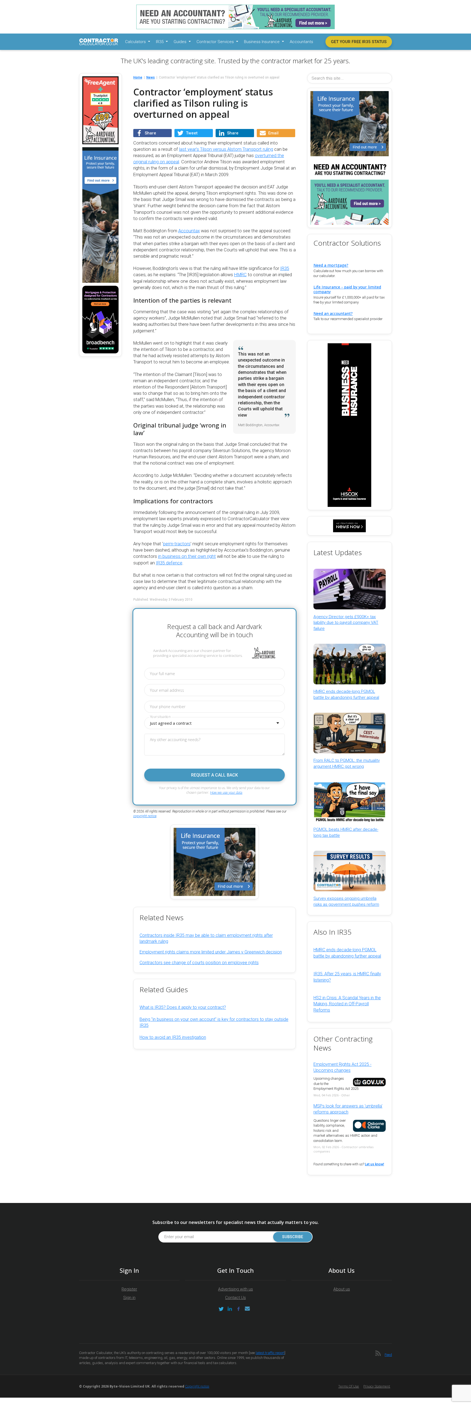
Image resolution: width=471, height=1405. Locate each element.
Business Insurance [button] (262, 41)
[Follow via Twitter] (221, 1309)
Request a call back (214, 775)
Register (129, 1289)
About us (341, 1289)
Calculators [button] (136, 41)
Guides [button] (181, 41)
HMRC (240, 274)
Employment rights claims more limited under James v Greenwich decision (211, 952)
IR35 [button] (160, 41)
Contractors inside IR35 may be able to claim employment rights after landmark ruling (206, 938)
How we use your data (226, 792)
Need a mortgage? (330, 265)
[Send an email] (247, 1309)
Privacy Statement (376, 1386)
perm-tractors (177, 543)
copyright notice (144, 816)
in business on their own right (187, 556)
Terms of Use (348, 1386)
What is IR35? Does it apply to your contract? (183, 1007)
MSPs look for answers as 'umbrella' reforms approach (347, 1109)
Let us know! (374, 1164)
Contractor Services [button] (216, 41)
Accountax (189, 230)
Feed (388, 1355)
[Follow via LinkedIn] (230, 1309)
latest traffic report (270, 1353)
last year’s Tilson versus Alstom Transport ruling (226, 149)
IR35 (284, 268)
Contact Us (235, 1297)
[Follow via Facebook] (238, 1309)
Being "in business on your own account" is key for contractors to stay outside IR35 (214, 1022)
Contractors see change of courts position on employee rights (199, 962)
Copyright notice (197, 1386)
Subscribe (292, 1237)
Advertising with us (235, 1289)
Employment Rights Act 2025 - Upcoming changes (342, 1067)
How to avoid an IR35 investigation (173, 1037)
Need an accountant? (333, 313)
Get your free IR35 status (359, 41)
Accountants (301, 41)
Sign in (129, 1297)
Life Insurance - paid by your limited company (347, 289)
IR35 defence (169, 562)
